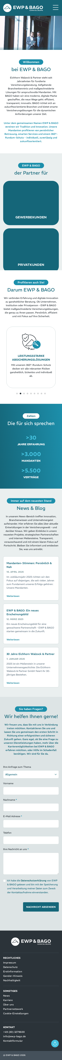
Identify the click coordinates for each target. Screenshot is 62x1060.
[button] (5, 358)
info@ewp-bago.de (14, 1036)
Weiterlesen (13, 596)
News (6, 995)
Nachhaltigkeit (11, 980)
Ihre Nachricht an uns (16, 849)
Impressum (9, 962)
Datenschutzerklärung (33, 880)
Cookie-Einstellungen (15, 1013)
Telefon (7, 832)
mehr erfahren (31, 215)
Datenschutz (10, 967)
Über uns (8, 1004)
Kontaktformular (13, 1040)
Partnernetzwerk (13, 1008)
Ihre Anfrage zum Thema (17, 766)
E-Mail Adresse (12, 816)
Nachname (10, 799)
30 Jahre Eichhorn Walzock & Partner (31, 654)
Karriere (8, 1000)
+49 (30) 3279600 (14, 1031)
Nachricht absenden (41, 906)
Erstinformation (12, 971)
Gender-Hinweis (13, 975)
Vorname (8, 783)
